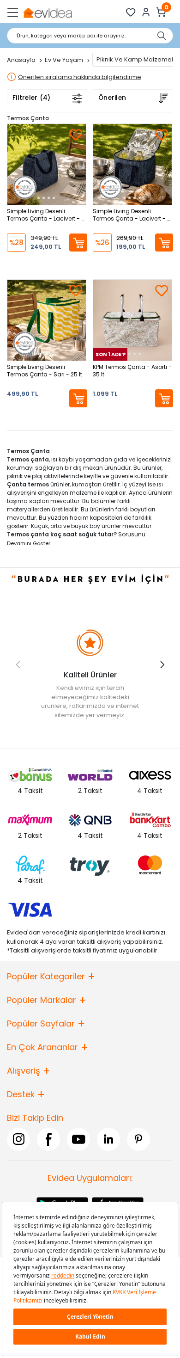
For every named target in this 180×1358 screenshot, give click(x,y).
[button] (162, 664)
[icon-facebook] (48, 1139)
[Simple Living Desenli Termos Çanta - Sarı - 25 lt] (46, 320)
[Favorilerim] (131, 12)
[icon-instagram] (18, 1139)
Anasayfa (22, 59)
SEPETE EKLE (78, 243)
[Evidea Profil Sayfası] (146, 12)
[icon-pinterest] (138, 1139)
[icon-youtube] (78, 1139)
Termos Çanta (28, 118)
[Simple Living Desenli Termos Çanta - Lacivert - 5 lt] (132, 164)
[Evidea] (47, 12)
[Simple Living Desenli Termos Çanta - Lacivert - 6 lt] (46, 164)
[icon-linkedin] (108, 1139)
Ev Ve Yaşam (64, 59)
